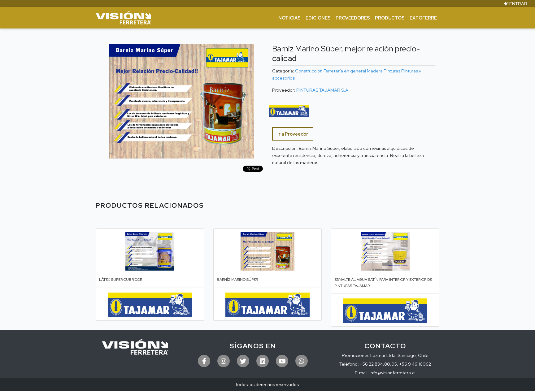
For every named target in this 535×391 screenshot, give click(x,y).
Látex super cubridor (120, 279)
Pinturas (392, 71)
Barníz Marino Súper (237, 279)
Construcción (309, 71)
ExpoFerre (423, 18)
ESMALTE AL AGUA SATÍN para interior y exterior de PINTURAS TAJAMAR (383, 282)
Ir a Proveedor (292, 134)
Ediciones (318, 18)
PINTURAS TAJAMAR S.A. (323, 90)
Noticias (289, 18)
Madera (375, 71)
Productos (390, 18)
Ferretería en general (345, 71)
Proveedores (353, 18)
